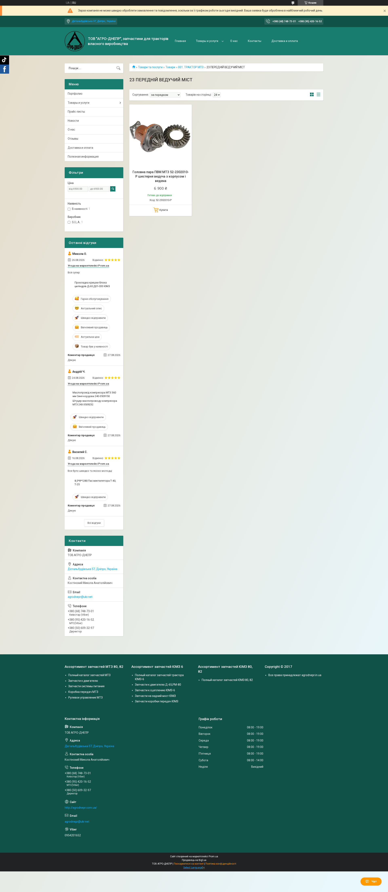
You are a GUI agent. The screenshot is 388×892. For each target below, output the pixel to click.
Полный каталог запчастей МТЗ (89, 675)
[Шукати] (118, 68)
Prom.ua (213, 856)
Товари (170, 67)
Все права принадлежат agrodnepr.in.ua (294, 675)
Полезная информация (83, 156)
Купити (163, 209)
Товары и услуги (207, 41)
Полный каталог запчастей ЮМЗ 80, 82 (227, 680)
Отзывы (73, 138)
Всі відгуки (94, 522)
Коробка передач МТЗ (83, 691)
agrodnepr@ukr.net (80, 596)
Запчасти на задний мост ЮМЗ (155, 695)
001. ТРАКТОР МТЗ (190, 67)
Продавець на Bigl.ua (194, 860)
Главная (180, 41)
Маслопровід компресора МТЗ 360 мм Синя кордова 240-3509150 (94, 394)
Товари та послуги (150, 67)
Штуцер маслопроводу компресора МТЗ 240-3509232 (95, 402)
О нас (234, 41)
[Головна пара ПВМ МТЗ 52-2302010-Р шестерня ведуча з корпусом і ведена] (160, 136)
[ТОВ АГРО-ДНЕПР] (75, 41)
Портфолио (75, 93)
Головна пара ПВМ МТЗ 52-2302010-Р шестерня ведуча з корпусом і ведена (161, 176)
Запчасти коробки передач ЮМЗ (156, 701)
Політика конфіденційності (220, 863)
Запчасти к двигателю (83, 680)
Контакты (254, 41)
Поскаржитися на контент (188, 863)
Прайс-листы (76, 111)
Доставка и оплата (284, 41)
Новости (73, 120)
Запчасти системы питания (86, 686)
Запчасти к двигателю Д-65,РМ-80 (158, 684)
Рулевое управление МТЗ (85, 697)
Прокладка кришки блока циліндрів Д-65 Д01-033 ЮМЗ (92, 284)
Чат (374, 881)
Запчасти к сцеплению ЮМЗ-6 (155, 690)
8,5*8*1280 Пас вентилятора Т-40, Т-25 (95, 482)
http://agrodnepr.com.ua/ (81, 807)
